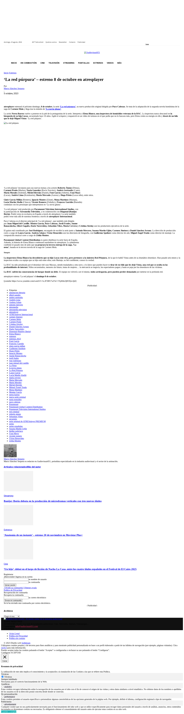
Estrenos (12, 73)
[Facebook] (146, 40)
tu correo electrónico (37, 597)
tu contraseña (34, 582)
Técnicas (8, 677)
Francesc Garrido (16, 343)
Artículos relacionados (15, 467)
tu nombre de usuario (38, 579)
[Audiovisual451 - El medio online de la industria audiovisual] (92, 53)
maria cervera (15, 378)
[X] (17, 97)
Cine (6, 564)
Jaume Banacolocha (17, 356)
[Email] (47, 97)
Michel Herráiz (15, 385)
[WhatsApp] (27, 97)
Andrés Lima (14, 300)
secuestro (13, 419)
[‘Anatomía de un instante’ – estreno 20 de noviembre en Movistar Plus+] (18, 527)
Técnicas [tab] (5, 674)
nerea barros (14, 395)
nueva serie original (17, 397)
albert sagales (14, 295)
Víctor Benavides (16, 438)
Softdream (26, 643)
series (11, 424)
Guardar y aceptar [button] (8, 711)
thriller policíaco (16, 431)
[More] (66, 97)
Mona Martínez (15, 390)
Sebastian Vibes (16, 416)
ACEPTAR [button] (16, 652)
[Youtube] (158, 40)
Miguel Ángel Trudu (18, 387)
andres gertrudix (16, 297)
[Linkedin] (152, 40)
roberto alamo (15, 414)
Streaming (8, 495)
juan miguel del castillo (19, 363)
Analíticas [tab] (5, 684)
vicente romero (15, 436)
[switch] (2, 687)
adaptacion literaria (17, 292)
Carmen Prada (15, 322)
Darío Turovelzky (16, 329)
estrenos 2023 (15, 339)
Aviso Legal (14, 633)
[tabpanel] (92, 682)
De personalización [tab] (9, 694)
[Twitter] (155, 40)
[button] (177, 63)
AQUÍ (4, 648)
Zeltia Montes (15, 441)
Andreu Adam (15, 302)
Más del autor (34, 467)
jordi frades (14, 358)
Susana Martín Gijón (18, 429)
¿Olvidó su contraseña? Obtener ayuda (20, 588)
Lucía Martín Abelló (17, 375)
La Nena (13, 365)
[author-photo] (10, 456)
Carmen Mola (15, 319)
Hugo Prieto (14, 351)
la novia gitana (15, 368)
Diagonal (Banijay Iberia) (20, 331)
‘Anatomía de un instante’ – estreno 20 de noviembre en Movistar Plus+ (43, 535)
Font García (14, 341)
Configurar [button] (5, 652)
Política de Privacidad (13, 590)
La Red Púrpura (16, 370)
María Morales (15, 382)
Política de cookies (17, 638)
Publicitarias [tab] (6, 702)
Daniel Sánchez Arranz (19, 326)
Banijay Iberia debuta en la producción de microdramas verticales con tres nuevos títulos (53, 501)
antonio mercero (16, 305)
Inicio (6, 73)
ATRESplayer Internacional (21, 314)
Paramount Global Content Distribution (26, 407)
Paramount (13, 404)
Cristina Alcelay (16, 324)
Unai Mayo (14, 433)
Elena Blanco (15, 334)
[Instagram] (149, 40)
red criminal (14, 412)
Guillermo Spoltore (17, 348)
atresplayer (13, 312)
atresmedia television (18, 309)
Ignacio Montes (15, 353)
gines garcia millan (17, 346)
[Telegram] (56, 97)
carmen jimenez (15, 317)
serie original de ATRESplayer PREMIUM (27, 421)
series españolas (16, 426)
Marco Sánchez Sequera (14, 88)
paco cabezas (14, 402)
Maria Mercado (15, 380)
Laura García (14, 373)
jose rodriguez (15, 360)
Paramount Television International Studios (27, 409)
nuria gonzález (15, 399)
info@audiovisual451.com (26, 626)
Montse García (15, 392)
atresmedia (13, 307)
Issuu (147, 44)
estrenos (12, 336)
